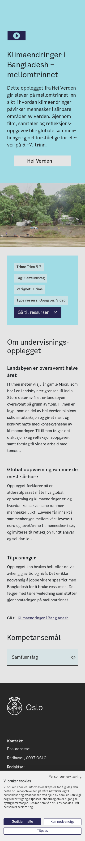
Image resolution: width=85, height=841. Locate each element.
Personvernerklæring (65, 776)
